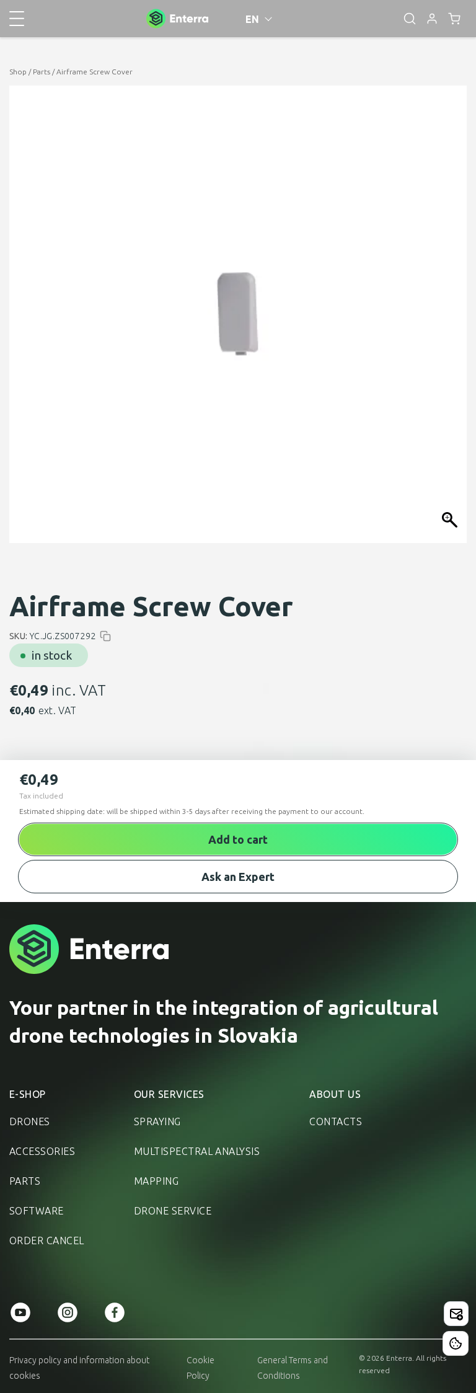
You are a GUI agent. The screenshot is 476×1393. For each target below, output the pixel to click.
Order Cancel (46, 1240)
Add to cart (238, 839)
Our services (169, 1094)
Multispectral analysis (197, 1151)
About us (335, 1094)
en (252, 19)
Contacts (335, 1121)
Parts (41, 72)
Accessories (42, 1151)
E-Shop (27, 1094)
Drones (29, 1121)
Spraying (157, 1121)
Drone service (172, 1210)
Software (36, 1210)
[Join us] (456, 1313)
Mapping (156, 1181)
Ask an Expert (238, 876)
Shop (18, 72)
